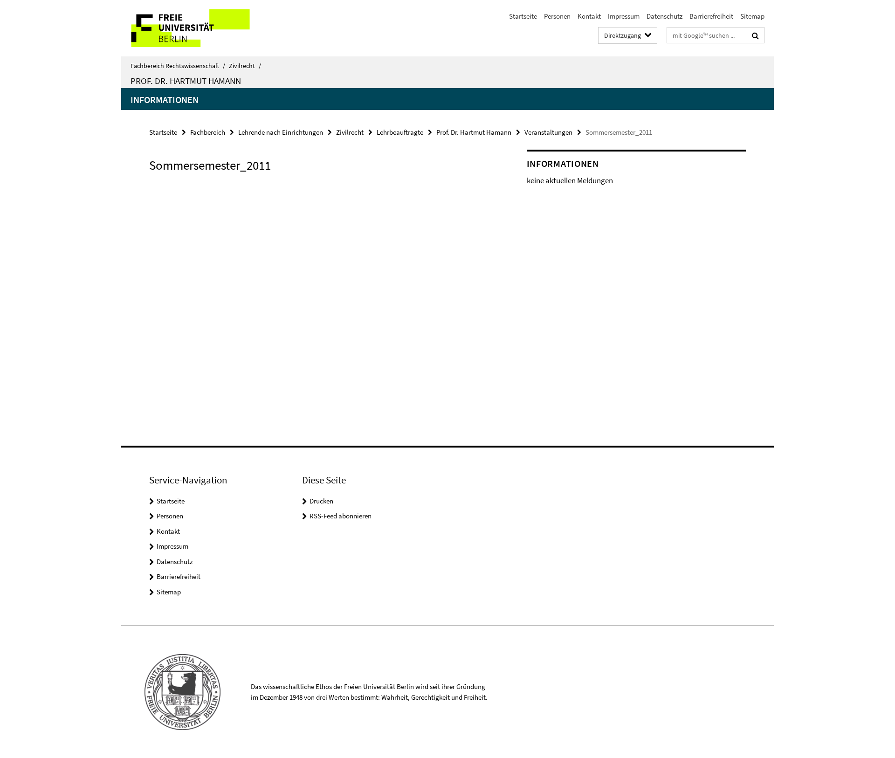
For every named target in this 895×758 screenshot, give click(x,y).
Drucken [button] (321, 500)
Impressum (624, 16)
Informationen (165, 99)
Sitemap (752, 16)
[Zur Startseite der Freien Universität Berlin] (199, 28)
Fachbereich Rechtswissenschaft (178, 65)
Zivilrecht (245, 65)
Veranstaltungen (548, 132)
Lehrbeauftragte (400, 132)
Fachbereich (207, 132)
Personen (557, 16)
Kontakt (589, 16)
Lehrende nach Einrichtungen (280, 132)
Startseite (523, 16)
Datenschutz (664, 16)
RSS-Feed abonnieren (341, 515)
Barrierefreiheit (711, 16)
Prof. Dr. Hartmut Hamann (186, 80)
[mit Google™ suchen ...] (755, 35)
